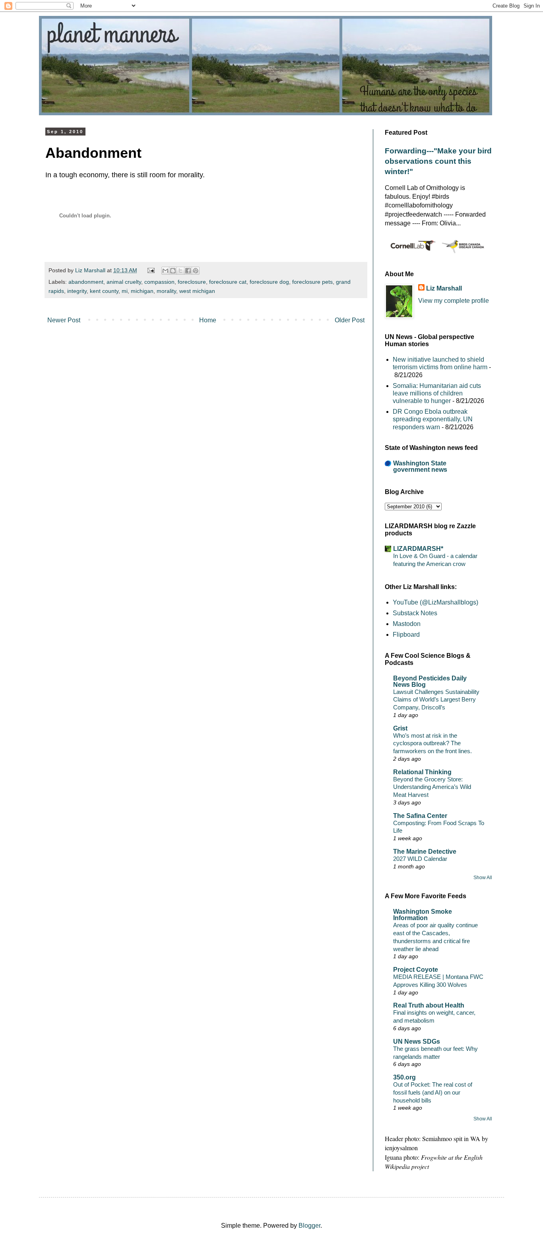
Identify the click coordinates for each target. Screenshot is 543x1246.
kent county (104, 291)
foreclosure (192, 282)
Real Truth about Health (428, 1005)
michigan (142, 291)
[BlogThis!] (173, 271)
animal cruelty (124, 282)
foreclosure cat (227, 282)
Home (207, 320)
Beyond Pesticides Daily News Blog (430, 681)
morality (166, 291)
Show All (482, 877)
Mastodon (407, 623)
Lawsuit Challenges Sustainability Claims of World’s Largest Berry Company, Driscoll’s (436, 699)
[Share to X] (180, 271)
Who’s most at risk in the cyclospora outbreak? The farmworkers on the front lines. (432, 743)
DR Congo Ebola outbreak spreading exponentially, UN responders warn (433, 419)
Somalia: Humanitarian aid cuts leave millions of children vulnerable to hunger (437, 393)
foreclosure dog (269, 282)
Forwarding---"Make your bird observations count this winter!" (438, 161)
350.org (404, 1077)
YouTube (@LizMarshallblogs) (435, 602)
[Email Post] (150, 270)
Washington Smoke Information (422, 914)
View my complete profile (453, 300)
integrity (77, 291)
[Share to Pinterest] (196, 271)
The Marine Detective (424, 851)
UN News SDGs (416, 1041)
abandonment (85, 282)
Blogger (309, 1225)
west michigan (197, 291)
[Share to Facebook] (188, 271)
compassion (159, 282)
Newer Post (63, 320)
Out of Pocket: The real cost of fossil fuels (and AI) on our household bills (432, 1092)
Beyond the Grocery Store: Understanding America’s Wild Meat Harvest (432, 787)
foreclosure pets (312, 282)
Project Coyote (415, 969)
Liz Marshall (444, 288)
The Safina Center (420, 815)
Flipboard (406, 634)
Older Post (350, 320)
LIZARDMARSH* (418, 548)
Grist (400, 728)
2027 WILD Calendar (420, 858)
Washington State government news (420, 466)
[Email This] (165, 271)
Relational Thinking (422, 772)
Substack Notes (415, 613)
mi (125, 291)
